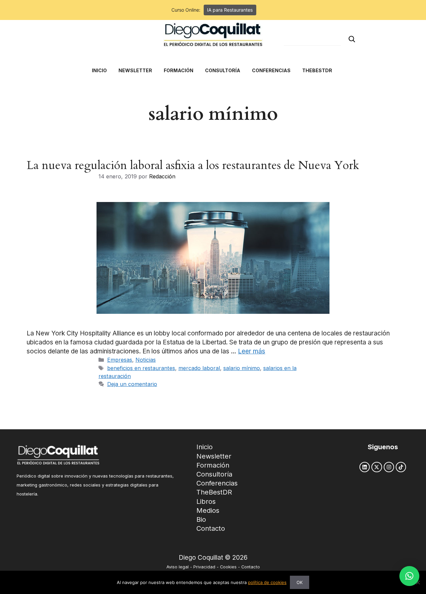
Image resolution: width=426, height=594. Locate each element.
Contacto (210, 528)
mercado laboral (199, 368)
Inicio (204, 447)
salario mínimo (241, 368)
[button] (409, 576)
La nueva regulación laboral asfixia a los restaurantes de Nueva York (193, 165)
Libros (206, 501)
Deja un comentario (132, 384)
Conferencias (217, 483)
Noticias (145, 359)
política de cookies (267, 582)
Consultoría (214, 474)
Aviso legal (177, 566)
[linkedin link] (364, 467)
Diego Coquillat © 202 (211, 557)
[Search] (351, 39)
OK (300, 582)
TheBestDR (214, 492)
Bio (201, 519)
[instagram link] (389, 467)
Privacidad (204, 566)
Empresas (119, 359)
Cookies (228, 566)
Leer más (251, 351)
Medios (207, 510)
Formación (212, 465)
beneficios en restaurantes (141, 368)
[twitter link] (376, 467)
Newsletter (213, 456)
